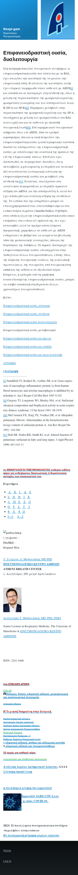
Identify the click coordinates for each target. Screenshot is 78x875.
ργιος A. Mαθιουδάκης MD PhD (32, 559)
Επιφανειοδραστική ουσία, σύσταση (26, 305)
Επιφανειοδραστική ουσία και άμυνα (27, 338)
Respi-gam (11, 29)
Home (7, 850)
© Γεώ (7, 559)
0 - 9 (11, 516)
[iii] (29, 127)
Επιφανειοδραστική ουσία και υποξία (27, 346)
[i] (71, 88)
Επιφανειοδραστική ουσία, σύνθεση (26, 314)
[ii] (27, 108)
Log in (7, 861)
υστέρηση (9, 363)
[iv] (21, 181)
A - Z (20, 516)
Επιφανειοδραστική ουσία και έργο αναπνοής (32, 354)
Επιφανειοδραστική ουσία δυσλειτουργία (30, 322)
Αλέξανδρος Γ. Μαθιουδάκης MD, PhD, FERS (32, 618)
